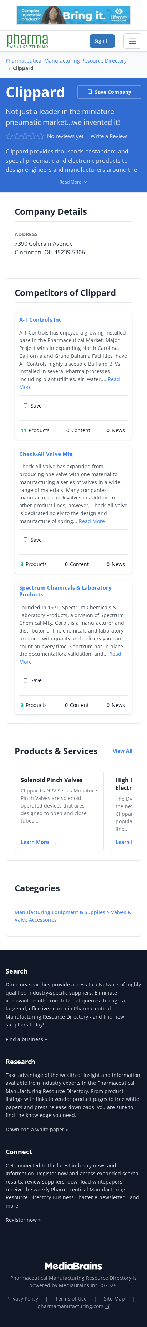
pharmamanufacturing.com (71, 1306)
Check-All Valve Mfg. (46, 453)
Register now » (23, 1219)
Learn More (35, 842)
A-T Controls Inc (40, 319)
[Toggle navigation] (132, 41)
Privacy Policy (22, 1298)
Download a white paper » (37, 1129)
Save (36, 405)
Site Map (114, 1298)
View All (122, 750)
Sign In (102, 40)
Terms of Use (71, 1298)
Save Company (113, 91)
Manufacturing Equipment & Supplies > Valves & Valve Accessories (73, 916)
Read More (92, 521)
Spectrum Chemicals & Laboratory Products (65, 591)
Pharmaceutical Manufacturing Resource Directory (66, 60)
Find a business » (26, 1039)
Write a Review (109, 136)
